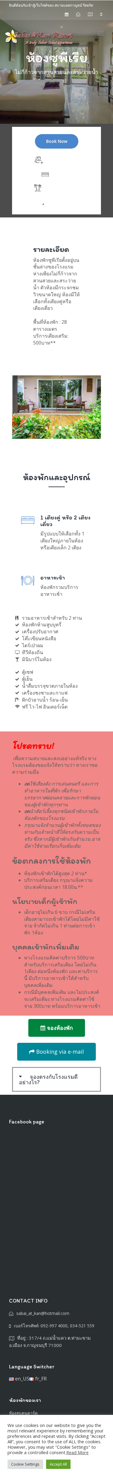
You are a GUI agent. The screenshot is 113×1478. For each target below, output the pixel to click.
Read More (77, 1452)
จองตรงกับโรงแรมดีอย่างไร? (48, 1079)
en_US (21, 1378)
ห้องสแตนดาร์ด (23, 1413)
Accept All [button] (58, 1464)
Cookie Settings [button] (25, 1464)
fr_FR (40, 1378)
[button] (56, 1079)
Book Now (56, 141)
